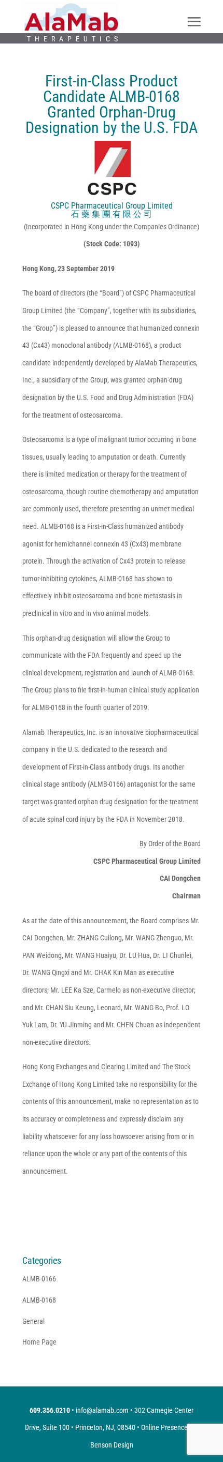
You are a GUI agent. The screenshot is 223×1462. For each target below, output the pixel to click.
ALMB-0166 (39, 1279)
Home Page (39, 1342)
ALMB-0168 (39, 1300)
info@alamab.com (102, 1410)
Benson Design (111, 1445)
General (33, 1321)
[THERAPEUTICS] (71, 16)
